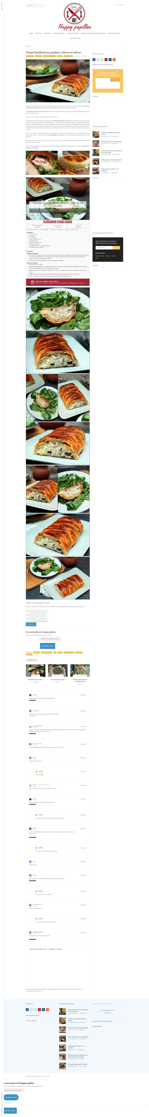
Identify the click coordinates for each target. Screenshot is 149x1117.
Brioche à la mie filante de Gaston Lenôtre (110, 133)
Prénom (28, 611)
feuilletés (38, 56)
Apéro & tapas (58, 675)
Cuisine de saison (59, 33)
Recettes (38, 33)
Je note (69, 221)
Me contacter (1, 1097)
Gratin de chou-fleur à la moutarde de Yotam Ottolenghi (111, 152)
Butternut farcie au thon (36, 680)
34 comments (116, 161)
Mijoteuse (47, 33)
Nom (27, 615)
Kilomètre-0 (36, 710)
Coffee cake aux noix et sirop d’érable (111, 160)
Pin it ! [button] (61, 221)
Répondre (83, 695)
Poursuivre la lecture (7, 1102)
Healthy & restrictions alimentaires (94, 33)
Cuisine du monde (73, 33)
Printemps (79, 652)
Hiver (60, 652)
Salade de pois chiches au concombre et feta (80, 680)
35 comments (115, 136)
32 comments (114, 172)
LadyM (84, 56)
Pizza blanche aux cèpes (58, 680)
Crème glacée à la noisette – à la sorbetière (109, 170)
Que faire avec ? (76, 38)
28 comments (83, 1066)
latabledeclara (37, 904)
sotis (34, 757)
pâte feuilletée (33, 234)
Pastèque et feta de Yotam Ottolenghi (111, 142)
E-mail (28, 619)
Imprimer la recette (50, 221)
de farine (39, 239)
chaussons (30, 56)
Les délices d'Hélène (74, 229)
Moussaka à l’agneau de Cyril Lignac (78, 1064)
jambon (60, 56)
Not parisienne (37, 743)
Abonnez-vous (47, 646)
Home (31, 33)
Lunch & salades (68, 652)
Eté (55, 652)
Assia (34, 798)
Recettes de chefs (114, 33)
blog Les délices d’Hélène (47, 140)
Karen (34, 874)
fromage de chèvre (49, 56)
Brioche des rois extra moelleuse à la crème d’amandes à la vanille (78, 1056)
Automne (36, 652)
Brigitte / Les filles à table (41, 784)
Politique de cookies (1, 1109)
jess (34, 861)
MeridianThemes (45, 1076)
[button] (55, 214)
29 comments (81, 1058)
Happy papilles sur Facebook (102, 1003)
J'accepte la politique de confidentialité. (38, 621)
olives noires (68, 56)
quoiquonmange (38, 725)
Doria (34, 828)
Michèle (35, 694)
